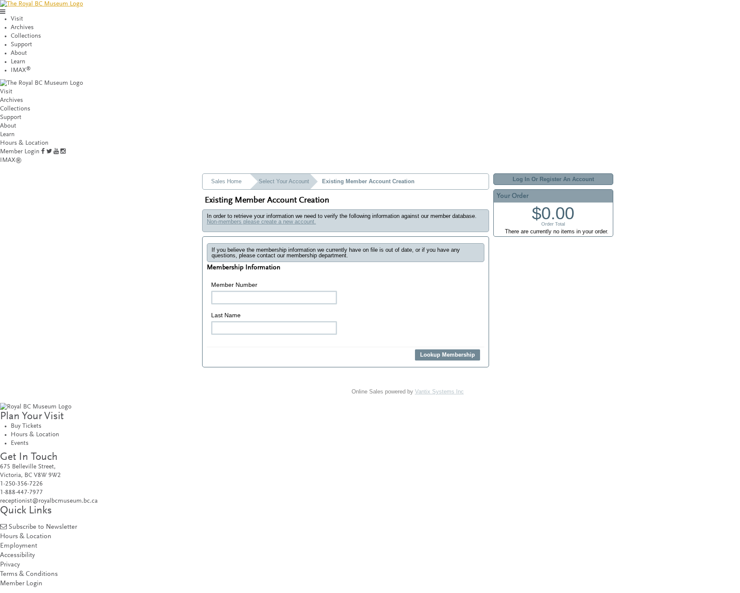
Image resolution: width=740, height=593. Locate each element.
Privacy (10, 565)
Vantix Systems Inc (439, 391)
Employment (18, 546)
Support (21, 45)
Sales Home (226, 181)
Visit (17, 19)
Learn (18, 62)
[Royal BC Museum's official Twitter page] (49, 152)
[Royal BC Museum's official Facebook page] (43, 152)
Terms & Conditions (29, 574)
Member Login (19, 152)
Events (20, 443)
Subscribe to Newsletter (43, 527)
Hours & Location (24, 143)
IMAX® (11, 160)
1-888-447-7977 (21, 492)
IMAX (21, 70)
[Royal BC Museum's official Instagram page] (63, 152)
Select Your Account (284, 181)
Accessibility (17, 555)
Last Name (226, 315)
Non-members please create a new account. (261, 221)
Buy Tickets (26, 426)
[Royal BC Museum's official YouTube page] (56, 152)
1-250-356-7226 (21, 484)
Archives (22, 27)
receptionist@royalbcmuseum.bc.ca (49, 501)
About (19, 53)
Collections (26, 36)
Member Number (234, 284)
